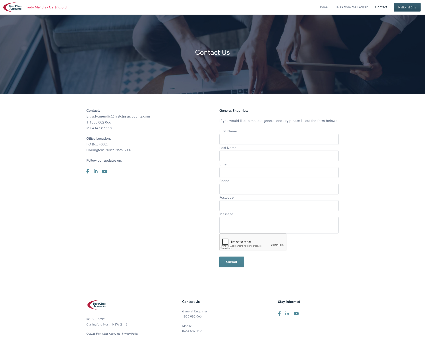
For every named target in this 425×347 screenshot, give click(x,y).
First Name (228, 131)
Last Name (228, 147)
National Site (407, 7)
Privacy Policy (130, 333)
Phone (224, 180)
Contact (381, 7)
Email (223, 164)
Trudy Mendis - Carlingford (46, 7)
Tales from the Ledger (351, 7)
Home (323, 7)
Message (226, 214)
